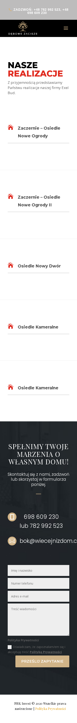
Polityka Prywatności (50, 708)
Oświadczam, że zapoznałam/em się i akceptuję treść (36, 649)
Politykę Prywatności (46, 652)
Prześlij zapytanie (42, 661)
